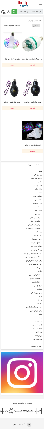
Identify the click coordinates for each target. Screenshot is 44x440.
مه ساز (40, 207)
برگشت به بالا (20, 425)
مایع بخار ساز (35, 242)
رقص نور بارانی (35, 217)
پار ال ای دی (38, 285)
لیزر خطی (39, 232)
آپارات (24, 410)
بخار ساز (39, 267)
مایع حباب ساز (37, 339)
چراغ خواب (38, 189)
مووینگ (39, 296)
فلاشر (39, 271)
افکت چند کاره (37, 185)
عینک (40, 171)
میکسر (40, 343)
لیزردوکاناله (38, 335)
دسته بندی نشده (36, 346)
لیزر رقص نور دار (36, 250)
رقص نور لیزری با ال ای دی (33, 253)
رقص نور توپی (37, 235)
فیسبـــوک (17, 410)
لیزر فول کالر (38, 175)
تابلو (40, 314)
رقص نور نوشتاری (36, 310)
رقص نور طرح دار (34, 225)
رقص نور (38, 214)
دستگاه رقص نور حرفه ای (34, 257)
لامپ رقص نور (37, 325)
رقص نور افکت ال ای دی (34, 260)
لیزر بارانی (39, 332)
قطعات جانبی (37, 210)
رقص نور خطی (35, 221)
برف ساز (39, 303)
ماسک (40, 192)
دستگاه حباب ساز (36, 246)
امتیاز (35, 25)
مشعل (40, 182)
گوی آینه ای (38, 321)
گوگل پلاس (10, 411)
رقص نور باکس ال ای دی (34, 307)
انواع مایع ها (36, 239)
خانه (39, 21)
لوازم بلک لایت (37, 328)
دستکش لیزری (37, 196)
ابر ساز (40, 300)
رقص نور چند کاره (36, 292)
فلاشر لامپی (36, 282)
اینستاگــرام (31, 410)
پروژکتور (39, 289)
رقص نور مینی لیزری (33, 228)
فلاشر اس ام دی (34, 275)
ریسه (40, 318)
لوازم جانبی (38, 199)
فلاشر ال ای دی (35, 278)
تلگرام (39, 410)
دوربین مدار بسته (36, 178)
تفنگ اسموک (37, 203)
